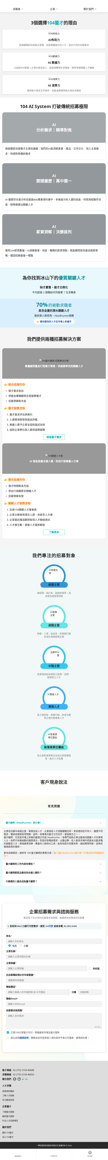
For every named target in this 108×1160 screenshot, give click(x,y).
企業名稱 (11, 951)
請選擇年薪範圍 (16, 980)
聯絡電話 (11, 986)
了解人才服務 (8, 1095)
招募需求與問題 (14, 1010)
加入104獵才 (8, 1137)
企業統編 (11, 963)
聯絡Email (12, 998)
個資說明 (24, 1037)
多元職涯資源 (8, 1099)
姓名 (9, 936)
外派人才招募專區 (10, 1120)
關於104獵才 (8, 1132)
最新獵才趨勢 (8, 1116)
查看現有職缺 (8, 1091)
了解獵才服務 (8, 1111)
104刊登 (49, 926)
